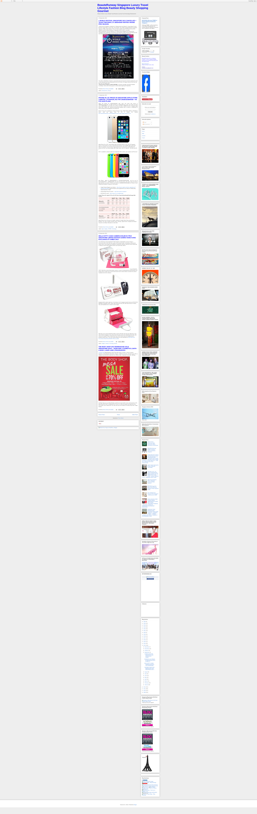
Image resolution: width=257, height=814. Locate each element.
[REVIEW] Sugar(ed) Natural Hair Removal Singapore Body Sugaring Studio (153, 488)
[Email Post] (116, 88)
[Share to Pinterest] (123, 88)
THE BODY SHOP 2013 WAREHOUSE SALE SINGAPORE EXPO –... (149, 668)
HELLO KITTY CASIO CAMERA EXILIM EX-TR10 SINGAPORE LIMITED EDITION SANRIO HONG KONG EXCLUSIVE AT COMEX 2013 (117, 237)
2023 (144, 627)
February (147, 682)
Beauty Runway (145, 63)
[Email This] (118, 88)
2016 (144, 639)
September (147, 652)
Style (143, 133)
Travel (143, 137)
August (146, 671)
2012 (144, 687)
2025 (144, 623)
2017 (144, 637)
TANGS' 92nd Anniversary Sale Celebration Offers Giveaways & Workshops (153, 443)
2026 (144, 621)
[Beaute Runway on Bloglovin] (147, 771)
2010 (144, 690)
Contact (143, 135)
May (146, 677)
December (147, 646)
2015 (144, 641)
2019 (144, 634)
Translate (152, 52)
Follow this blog (150, 578)
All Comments (147, 124)
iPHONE (109, 228)
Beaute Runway (144, 74)
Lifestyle (109, 90)
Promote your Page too (146, 92)
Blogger (135, 804)
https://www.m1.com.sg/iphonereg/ (116, 193)
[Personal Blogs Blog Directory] (145, 786)
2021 (144, 630)
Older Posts (135, 414)
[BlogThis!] (120, 88)
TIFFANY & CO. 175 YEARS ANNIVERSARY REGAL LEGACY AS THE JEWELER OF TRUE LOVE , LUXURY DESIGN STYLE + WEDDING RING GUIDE (150, 474)
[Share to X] (121, 88)
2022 (144, 628)
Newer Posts (102, 414)
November (147, 648)
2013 (144, 645)
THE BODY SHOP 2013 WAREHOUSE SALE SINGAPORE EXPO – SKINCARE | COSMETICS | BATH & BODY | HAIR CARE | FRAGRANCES (117, 348)
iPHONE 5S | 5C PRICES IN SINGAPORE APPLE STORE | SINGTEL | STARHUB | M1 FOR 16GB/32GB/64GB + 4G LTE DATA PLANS (118, 99)
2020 (144, 632)
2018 (144, 636)
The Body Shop (102, 352)
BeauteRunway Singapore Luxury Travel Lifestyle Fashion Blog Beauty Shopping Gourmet (122, 7)
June (146, 675)
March (146, 681)
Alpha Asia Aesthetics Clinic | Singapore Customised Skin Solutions (152, 481)
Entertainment (104, 90)
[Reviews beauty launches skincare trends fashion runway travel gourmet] (150, 785)
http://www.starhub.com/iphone (120, 191)
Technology (114, 228)
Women (115, 343)
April (146, 679)
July (146, 673)
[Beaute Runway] (146, 91)
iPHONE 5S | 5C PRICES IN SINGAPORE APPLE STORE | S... (149, 660)
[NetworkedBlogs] (150, 576)
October (146, 650)
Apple (103, 228)
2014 (144, 643)
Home (118, 414)
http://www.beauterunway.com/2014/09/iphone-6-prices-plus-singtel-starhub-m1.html (115, 113)
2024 (144, 625)
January (146, 684)
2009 (144, 692)
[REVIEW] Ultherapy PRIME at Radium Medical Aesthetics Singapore (149, 22)
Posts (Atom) (120, 418)
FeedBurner (153, 114)
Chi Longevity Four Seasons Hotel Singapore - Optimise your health (153, 493)
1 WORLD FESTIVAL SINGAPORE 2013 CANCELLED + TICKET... (148, 655)
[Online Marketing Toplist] (147, 781)
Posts (145, 122)
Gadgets (106, 228)
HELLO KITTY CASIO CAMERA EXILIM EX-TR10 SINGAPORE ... (149, 664)
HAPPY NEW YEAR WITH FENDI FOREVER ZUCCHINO (153, 466)
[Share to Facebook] (122, 88)
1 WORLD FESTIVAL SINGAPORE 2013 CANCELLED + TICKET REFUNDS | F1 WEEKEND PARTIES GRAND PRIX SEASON (117, 22)
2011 (144, 688)
